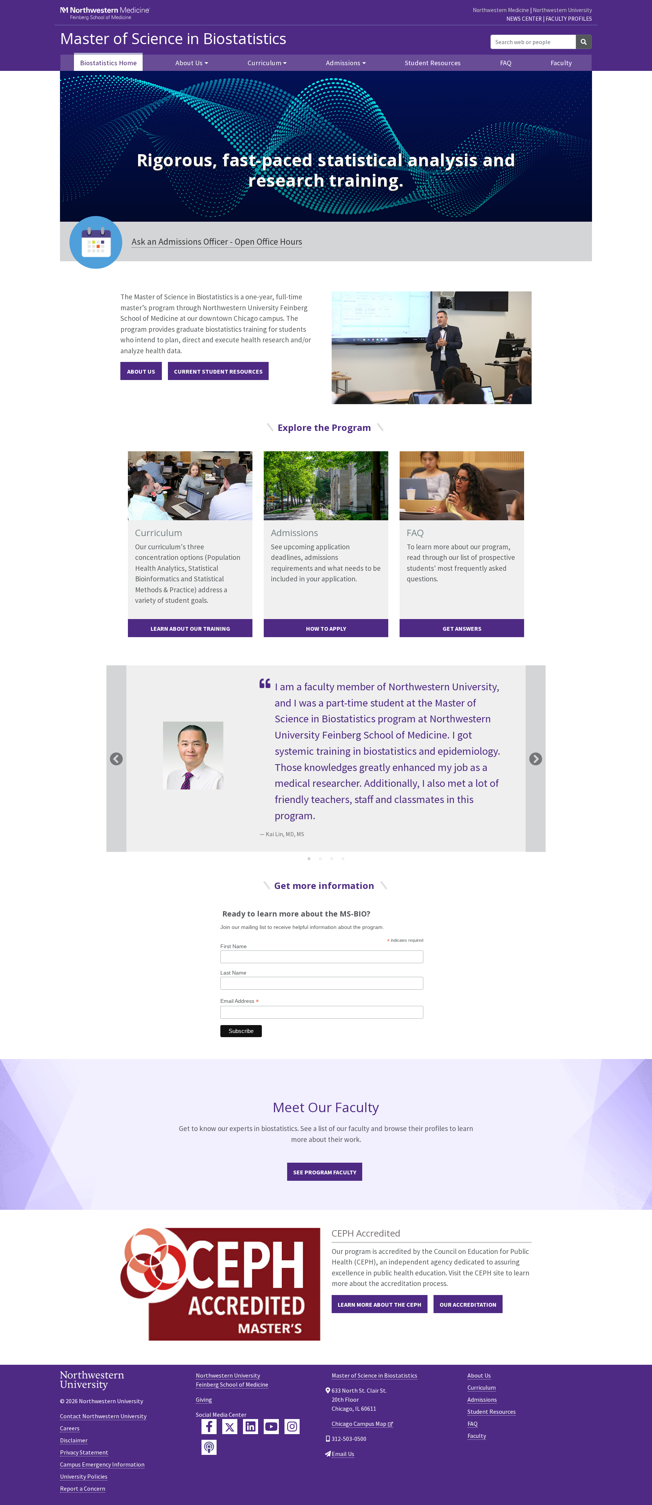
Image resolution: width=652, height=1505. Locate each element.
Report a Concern (82, 1488)
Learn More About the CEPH (379, 1304)
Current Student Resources (218, 371)
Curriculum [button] (264, 62)
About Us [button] (189, 62)
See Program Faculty (324, 1172)
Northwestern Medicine (501, 10)
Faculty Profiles (569, 18)
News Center (524, 18)
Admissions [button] (343, 62)
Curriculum (481, 1387)
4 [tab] (343, 859)
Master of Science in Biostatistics (173, 38)
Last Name (233, 973)
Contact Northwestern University (103, 1416)
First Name (233, 946)
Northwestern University (562, 10)
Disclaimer (74, 1440)
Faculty (561, 62)
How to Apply (326, 628)
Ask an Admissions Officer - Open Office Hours (217, 241)
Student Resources (433, 62)
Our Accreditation (468, 1304)
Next (536, 758)
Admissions (482, 1399)
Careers (70, 1428)
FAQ (506, 62)
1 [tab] (309, 859)
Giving (204, 1399)
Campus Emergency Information (102, 1464)
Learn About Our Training (190, 628)
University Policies (84, 1476)
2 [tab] (320, 859)
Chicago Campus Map (359, 1423)
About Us (141, 371)
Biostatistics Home (108, 62)
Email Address (239, 1001)
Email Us (343, 1453)
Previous (116, 758)
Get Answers (462, 628)
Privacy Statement (84, 1452)
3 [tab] (331, 859)
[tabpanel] (326, 758)
